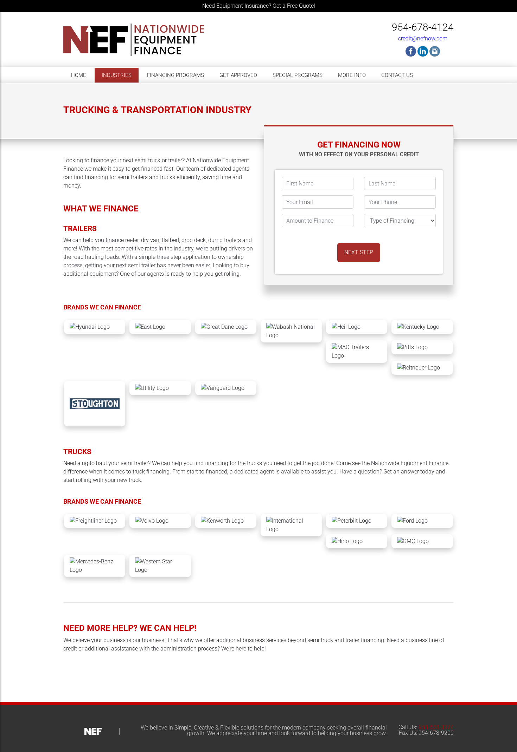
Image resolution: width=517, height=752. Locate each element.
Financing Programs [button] (175, 75)
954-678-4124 (423, 27)
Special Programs (298, 75)
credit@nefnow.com (422, 38)
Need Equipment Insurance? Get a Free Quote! (258, 5)
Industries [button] (117, 75)
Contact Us (397, 75)
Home (78, 75)
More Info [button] (352, 75)
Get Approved (238, 75)
